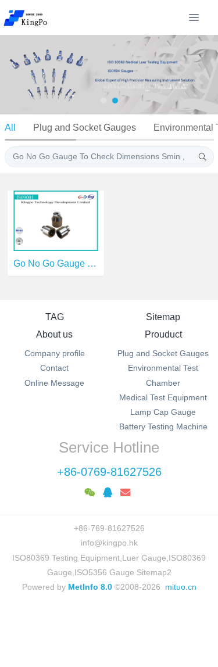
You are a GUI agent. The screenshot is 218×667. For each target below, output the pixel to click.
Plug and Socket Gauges (84, 127)
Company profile (54, 353)
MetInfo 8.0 (90, 586)
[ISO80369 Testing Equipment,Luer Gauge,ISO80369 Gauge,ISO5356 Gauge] (32, 17)
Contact (54, 367)
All (10, 127)
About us (54, 334)
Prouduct (163, 334)
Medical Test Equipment (163, 397)
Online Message (54, 383)
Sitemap (163, 317)
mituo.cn (180, 586)
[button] (14, 74)
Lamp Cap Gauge (163, 412)
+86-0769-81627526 (109, 471)
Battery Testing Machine (163, 426)
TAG (54, 317)
